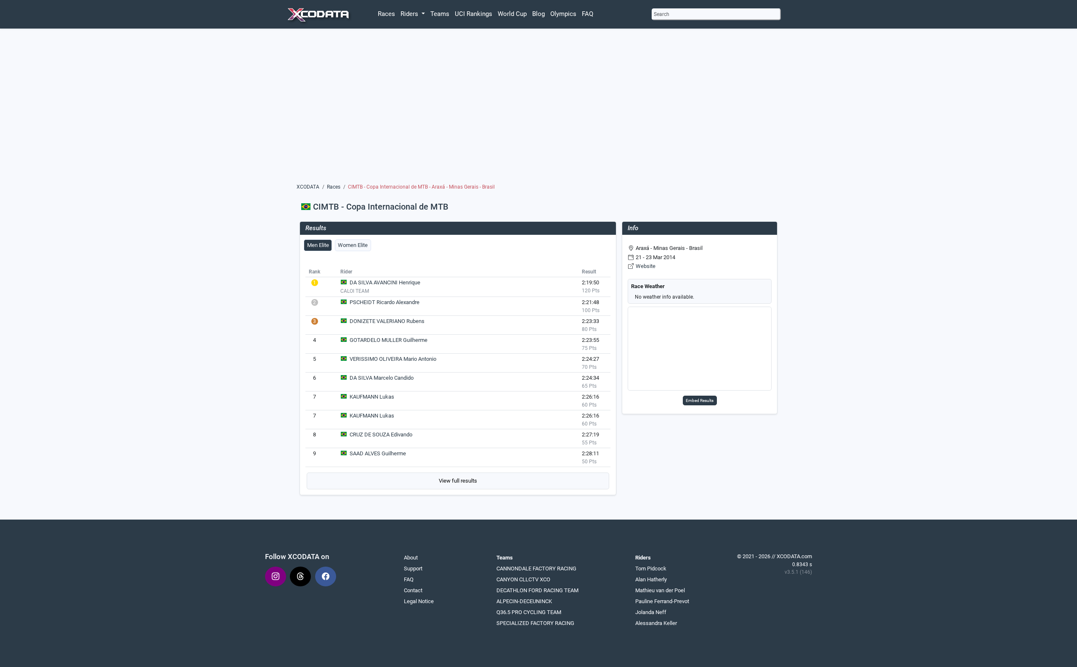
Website (645, 266)
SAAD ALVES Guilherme (378, 453)
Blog (538, 14)
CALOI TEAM (354, 291)
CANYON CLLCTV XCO (523, 579)
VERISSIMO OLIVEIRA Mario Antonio (393, 359)
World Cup (512, 14)
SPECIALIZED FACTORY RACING (535, 623)
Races (386, 14)
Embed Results (700, 400)
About (411, 557)
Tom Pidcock (650, 568)
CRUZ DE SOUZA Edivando (381, 434)
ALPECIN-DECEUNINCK (524, 601)
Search (661, 14)
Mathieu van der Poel (660, 590)
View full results (458, 481)
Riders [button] (410, 14)
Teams (439, 14)
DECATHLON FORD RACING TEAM (537, 590)
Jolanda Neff (650, 612)
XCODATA (308, 187)
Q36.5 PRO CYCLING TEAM (528, 612)
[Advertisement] (539, 108)
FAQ (587, 14)
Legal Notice (419, 601)
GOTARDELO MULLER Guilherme (388, 340)
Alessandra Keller (656, 623)
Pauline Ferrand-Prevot (662, 601)
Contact (413, 590)
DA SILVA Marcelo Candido (382, 378)
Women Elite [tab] (353, 245)
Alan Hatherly (651, 579)
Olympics (563, 14)
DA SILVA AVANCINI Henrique (385, 282)
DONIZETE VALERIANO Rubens (387, 321)
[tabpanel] (458, 377)
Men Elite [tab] (318, 245)
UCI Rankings (473, 14)
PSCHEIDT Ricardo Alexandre (384, 302)
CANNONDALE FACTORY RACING (536, 568)
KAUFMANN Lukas (372, 397)
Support (413, 568)
